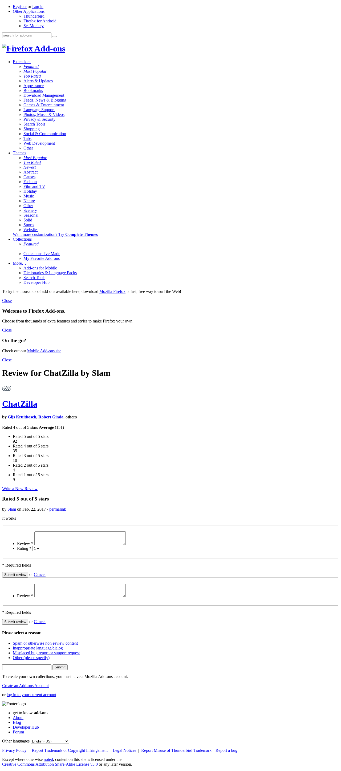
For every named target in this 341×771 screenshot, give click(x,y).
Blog (17, 722)
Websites (30, 229)
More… (19, 263)
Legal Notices (125, 750)
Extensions (22, 61)
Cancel (40, 574)
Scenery (30, 210)
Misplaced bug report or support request (46, 653)
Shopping (31, 129)
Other (28, 148)
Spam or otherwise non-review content (45, 643)
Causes (29, 177)
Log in (37, 6)
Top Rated (32, 76)
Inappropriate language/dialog (38, 648)
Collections (22, 239)
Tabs (27, 138)
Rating (24, 548)
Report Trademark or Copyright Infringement (70, 750)
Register (20, 6)
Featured (31, 66)
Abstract (30, 172)
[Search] (54, 36)
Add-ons (49, 48)
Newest (29, 167)
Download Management (43, 95)
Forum (18, 732)
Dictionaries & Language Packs (50, 273)
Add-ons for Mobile (40, 268)
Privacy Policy (15, 750)
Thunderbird (33, 16)
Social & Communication (44, 133)
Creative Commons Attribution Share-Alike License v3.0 (50, 764)
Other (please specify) (31, 657)
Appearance (33, 85)
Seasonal (30, 215)
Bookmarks (33, 90)
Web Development (39, 143)
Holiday (30, 191)
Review (25, 543)
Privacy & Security (39, 119)
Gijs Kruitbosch (22, 417)
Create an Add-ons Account (25, 685)
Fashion (30, 181)
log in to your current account (31, 694)
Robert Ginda (50, 417)
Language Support (39, 109)
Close (7, 300)
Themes (19, 153)
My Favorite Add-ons (41, 258)
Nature (29, 201)
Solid (27, 220)
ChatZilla (19, 404)
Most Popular (35, 71)
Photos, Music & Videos (43, 114)
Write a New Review (20, 488)
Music (28, 196)
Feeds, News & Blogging (44, 100)
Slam (11, 509)
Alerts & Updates (38, 81)
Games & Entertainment (43, 105)
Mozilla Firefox (112, 291)
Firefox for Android (39, 21)
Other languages (16, 741)
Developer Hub (36, 282)
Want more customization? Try (55, 234)
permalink (57, 509)
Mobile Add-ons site (44, 351)
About (18, 717)
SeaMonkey (33, 25)
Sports (28, 225)
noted (48, 759)
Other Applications (28, 11)
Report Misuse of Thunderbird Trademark (177, 750)
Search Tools (34, 124)
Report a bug (226, 750)
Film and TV (34, 186)
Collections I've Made (41, 253)
